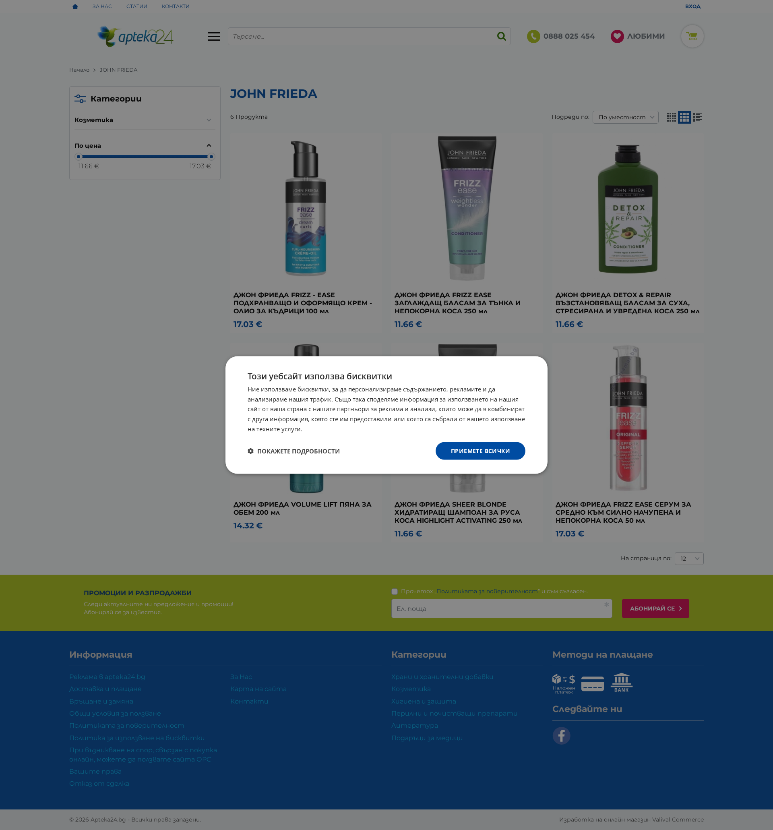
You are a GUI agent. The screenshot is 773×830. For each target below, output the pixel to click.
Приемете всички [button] (480, 450)
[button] (294, 451)
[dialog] (386, 415)
